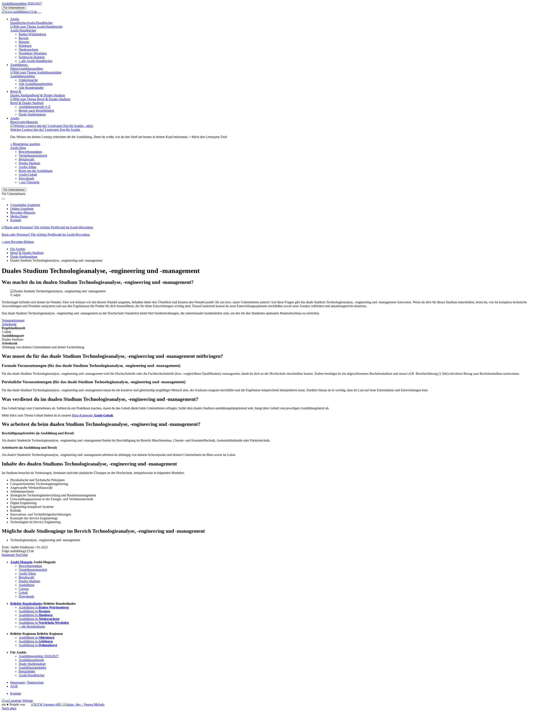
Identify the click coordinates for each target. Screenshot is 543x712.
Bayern (23, 38)
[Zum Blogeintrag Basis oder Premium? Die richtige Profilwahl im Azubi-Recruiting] (47, 227)
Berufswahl (26, 159)
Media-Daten (19, 216)
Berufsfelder (27, 671)
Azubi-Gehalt (28, 174)
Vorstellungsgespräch (33, 155)
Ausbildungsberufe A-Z (34, 107)
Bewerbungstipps (30, 151)
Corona (24, 589)
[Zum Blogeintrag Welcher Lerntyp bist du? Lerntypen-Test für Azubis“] (51, 126)
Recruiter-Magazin (22, 212)
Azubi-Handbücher (32, 675)
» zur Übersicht (29, 182)
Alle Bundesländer (31, 87)
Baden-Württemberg (32, 34)
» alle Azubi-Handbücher (35, 61)
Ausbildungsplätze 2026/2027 (22, 3)
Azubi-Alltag (27, 167)
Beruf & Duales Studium (26, 253)
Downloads (26, 178)
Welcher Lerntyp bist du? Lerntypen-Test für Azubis (45, 129)
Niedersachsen (28, 49)
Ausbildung (26, 585)
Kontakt (15, 220)
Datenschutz (35, 682)
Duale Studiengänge (32, 114)
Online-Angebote (22, 208)
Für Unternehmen (14, 7)
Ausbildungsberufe (31, 660)
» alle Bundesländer (32, 626)
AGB (14, 686)
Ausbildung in (44, 607)
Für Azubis (17, 249)
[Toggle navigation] (39, 13)
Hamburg (25, 45)
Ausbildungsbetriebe (32, 667)
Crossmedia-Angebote (25, 205)
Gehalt (23, 592)
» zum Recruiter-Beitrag (18, 242)
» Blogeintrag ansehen (25, 144)
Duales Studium (29, 163)
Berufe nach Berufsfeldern (36, 110)
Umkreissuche (28, 80)
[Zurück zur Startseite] (20, 12)
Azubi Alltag (27, 573)
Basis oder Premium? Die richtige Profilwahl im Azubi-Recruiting (46, 234)
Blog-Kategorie (92, 415)
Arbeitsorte (9, 324)
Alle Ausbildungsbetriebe (36, 84)
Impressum (17, 682)
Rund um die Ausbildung (35, 171)
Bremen (24, 42)
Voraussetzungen (13, 320)
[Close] (3, 198)
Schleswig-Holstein (32, 57)
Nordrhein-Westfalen (33, 53)
